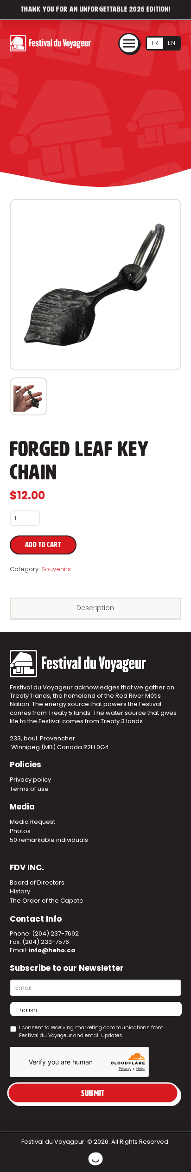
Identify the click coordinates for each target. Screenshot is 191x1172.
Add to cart (43, 544)
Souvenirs (56, 569)
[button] (129, 43)
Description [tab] (95, 607)
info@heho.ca (52, 950)
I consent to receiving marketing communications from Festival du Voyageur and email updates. (91, 1031)
